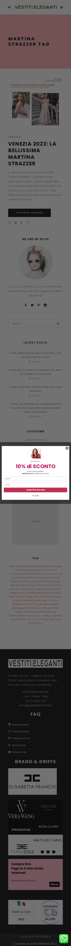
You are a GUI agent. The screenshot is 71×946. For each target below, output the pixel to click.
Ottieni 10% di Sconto (35, 490)
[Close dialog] (67, 448)
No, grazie (35, 496)
